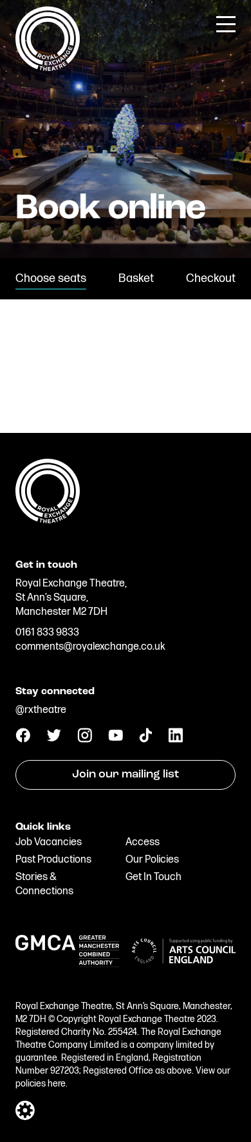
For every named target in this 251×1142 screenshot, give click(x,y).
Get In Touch (153, 877)
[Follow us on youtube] (115, 738)
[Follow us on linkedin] (175, 740)
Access (143, 842)
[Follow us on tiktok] (145, 740)
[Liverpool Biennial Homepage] (125, 490)
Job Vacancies (48, 842)
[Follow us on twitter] (53, 738)
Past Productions (53, 860)
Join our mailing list (125, 775)
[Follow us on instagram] (84, 740)
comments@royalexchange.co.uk (90, 647)
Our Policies (152, 860)
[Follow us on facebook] (22, 740)
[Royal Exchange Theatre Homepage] (47, 68)
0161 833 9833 (47, 632)
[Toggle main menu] (226, 23)
